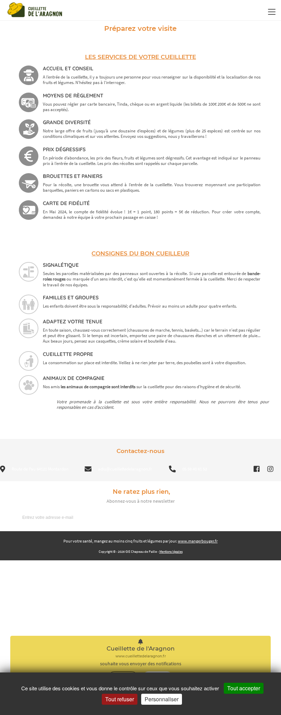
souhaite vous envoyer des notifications (140, 664)
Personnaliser (162, 699)
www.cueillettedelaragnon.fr (140, 656)
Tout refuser (119, 699)
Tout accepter (243, 688)
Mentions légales (171, 551)
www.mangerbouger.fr (198, 541)
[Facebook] (257, 469)
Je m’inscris (257, 517)
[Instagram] (270, 469)
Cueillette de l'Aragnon (141, 649)
